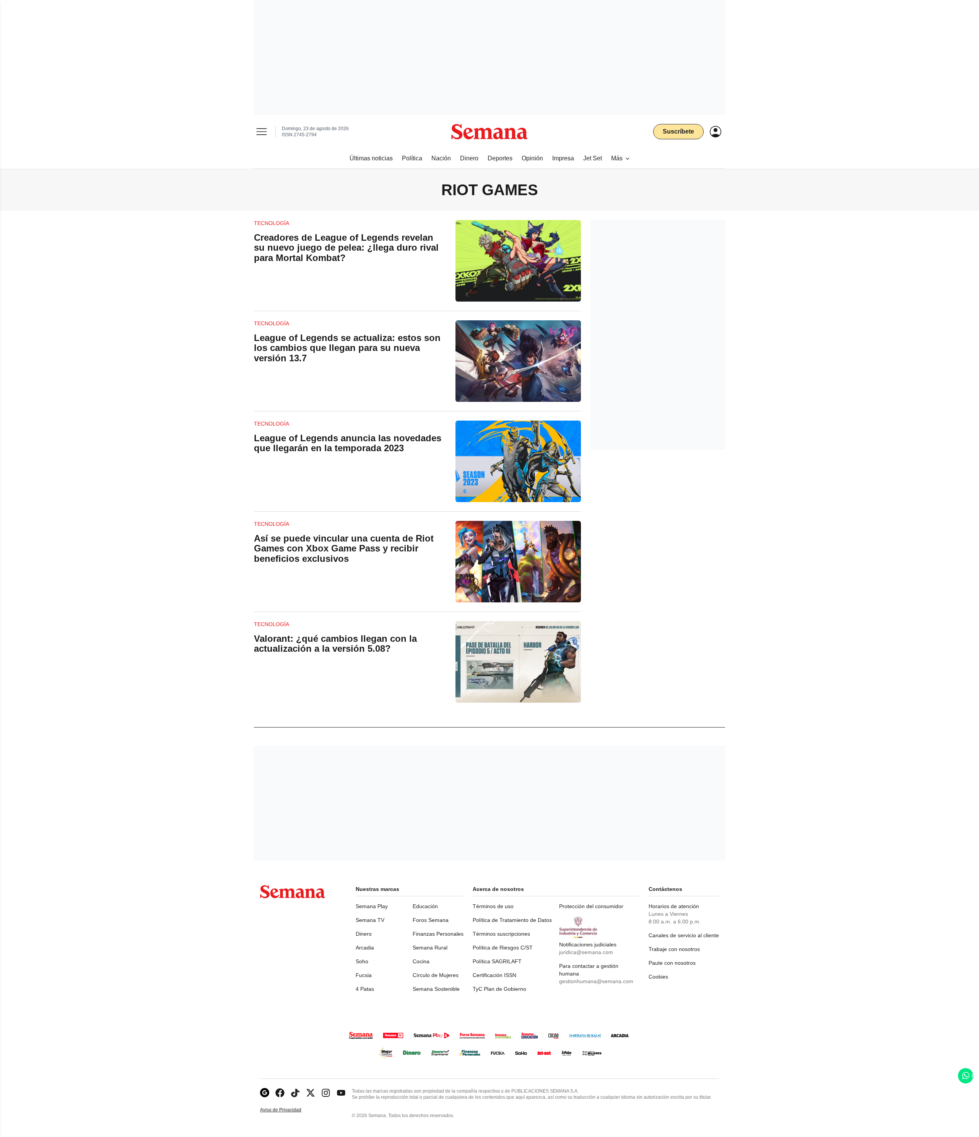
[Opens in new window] (280, 1093)
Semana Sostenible (436, 989)
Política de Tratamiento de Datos (512, 920)
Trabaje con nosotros (674, 949)
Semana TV (370, 920)
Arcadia (365, 948)
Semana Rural (430, 948)
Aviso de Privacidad (288, 1110)
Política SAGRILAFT (497, 961)
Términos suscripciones (501, 934)
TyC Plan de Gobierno (499, 989)
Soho (362, 961)
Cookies (658, 977)
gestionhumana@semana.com (596, 981)
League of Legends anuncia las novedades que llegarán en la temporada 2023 (347, 443)
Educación (425, 906)
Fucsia (364, 975)
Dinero (364, 934)
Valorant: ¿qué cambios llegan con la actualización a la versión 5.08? (335, 643)
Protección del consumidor (591, 906)
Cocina (421, 961)
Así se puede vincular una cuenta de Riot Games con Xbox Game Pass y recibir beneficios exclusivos (344, 548)
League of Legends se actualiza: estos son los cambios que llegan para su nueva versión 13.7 (347, 348)
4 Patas (365, 989)
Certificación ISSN (494, 975)
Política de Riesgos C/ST (503, 948)
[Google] (264, 1093)
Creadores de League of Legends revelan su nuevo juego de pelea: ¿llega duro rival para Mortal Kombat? (346, 247)
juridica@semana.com (586, 952)
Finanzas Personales (438, 934)
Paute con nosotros (672, 963)
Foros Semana (431, 920)
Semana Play (372, 906)
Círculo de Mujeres (436, 975)
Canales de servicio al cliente (684, 935)
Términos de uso (493, 906)
